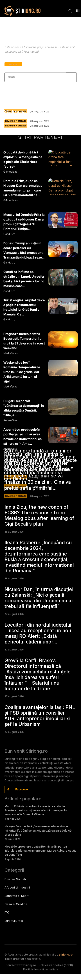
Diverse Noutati (15, 125)
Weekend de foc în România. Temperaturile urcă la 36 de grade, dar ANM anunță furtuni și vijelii (21, 371)
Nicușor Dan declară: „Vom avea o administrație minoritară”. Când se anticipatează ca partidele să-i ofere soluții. (38, 830)
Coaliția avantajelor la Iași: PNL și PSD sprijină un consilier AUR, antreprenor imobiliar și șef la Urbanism (39, 715)
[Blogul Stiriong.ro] (22, 11)
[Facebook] (8, 789)
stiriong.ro (66, 954)
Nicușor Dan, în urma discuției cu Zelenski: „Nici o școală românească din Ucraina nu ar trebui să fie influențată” (38, 598)
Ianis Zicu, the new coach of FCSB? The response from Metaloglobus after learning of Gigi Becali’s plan (39, 515)
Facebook (21, 789)
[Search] (71, 77)
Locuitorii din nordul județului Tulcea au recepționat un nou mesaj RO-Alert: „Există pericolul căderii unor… (37, 633)
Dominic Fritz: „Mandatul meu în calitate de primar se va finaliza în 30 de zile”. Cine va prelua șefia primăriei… (39, 108)
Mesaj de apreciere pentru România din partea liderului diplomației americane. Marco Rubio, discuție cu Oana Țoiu (40, 850)
